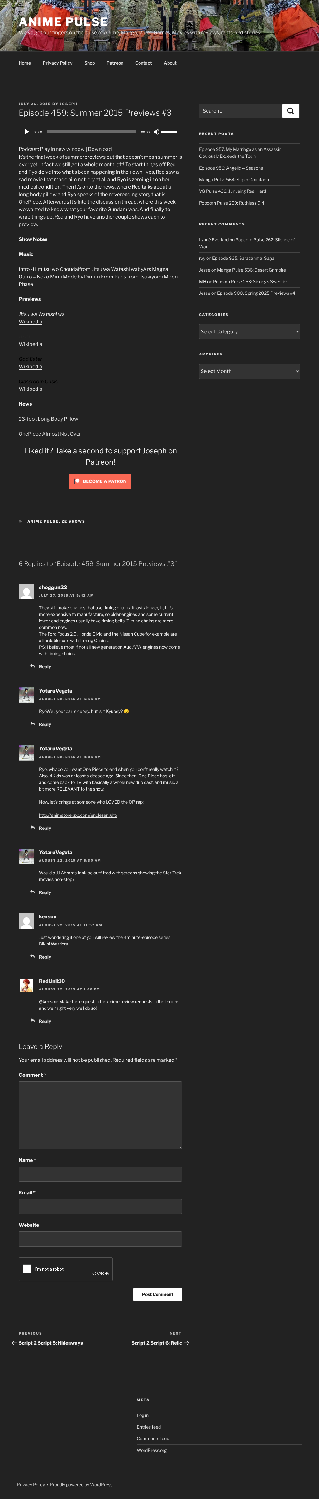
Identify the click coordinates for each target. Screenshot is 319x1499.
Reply (45, 666)
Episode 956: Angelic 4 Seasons (231, 168)
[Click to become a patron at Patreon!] (100, 490)
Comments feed (153, 1438)
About (170, 62)
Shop (89, 62)
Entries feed (149, 1426)
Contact (143, 62)
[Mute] (156, 132)
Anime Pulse (64, 22)
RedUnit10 (52, 981)
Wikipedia (30, 322)
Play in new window (62, 149)
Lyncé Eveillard (214, 239)
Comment (32, 1075)
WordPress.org (152, 1450)
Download (100, 149)
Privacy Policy (58, 62)
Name (27, 1160)
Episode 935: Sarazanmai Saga (243, 258)
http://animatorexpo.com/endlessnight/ (78, 815)
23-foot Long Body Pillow (48, 419)
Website (29, 1225)
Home (25, 62)
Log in (143, 1415)
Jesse (204, 270)
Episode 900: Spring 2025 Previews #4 (256, 293)
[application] (100, 132)
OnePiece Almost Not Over (50, 434)
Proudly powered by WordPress (81, 1484)
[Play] (27, 132)
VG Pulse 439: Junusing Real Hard (232, 191)
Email (27, 1193)
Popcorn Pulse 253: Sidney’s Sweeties (250, 281)
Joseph (69, 104)
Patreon (115, 62)
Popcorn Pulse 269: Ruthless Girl (231, 203)
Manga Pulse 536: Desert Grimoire (251, 270)
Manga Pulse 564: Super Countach (234, 179)
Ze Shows (74, 521)
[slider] (170, 131)
